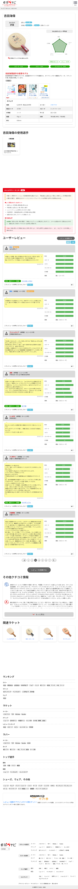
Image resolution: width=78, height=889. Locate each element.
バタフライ (6, 714)
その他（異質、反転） (39, 721)
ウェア (12, 786)
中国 (8, 765)
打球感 (31, 727)
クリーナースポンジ (41, 789)
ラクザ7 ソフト (26, 502)
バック (37, 685)
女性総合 (17, 685)
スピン (16, 727)
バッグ (40, 786)
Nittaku (17, 714)
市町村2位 (16, 247)
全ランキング (7, 692)
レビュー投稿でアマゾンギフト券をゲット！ (20, 802)
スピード (10, 727)
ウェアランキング (43, 878)
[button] (18, 44)
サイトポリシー (35, 883)
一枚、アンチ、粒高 (23, 749)
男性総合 (10, 685)
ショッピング (63, 876)
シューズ (6, 786)
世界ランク (54, 876)
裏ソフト (6, 749)
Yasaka (23, 714)
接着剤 (32, 789)
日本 (4, 765)
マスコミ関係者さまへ (45, 883)
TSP (12, 714)
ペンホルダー (17, 692)
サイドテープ (13, 789)
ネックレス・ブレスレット (64, 786)
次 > (54, 560)
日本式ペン (13, 721)
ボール (5, 789)
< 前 (24, 560)
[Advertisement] (19, 172)
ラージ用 (32, 749)
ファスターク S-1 (27, 281)
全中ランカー (30, 291)
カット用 (29, 721)
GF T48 (24, 406)
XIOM (28, 743)
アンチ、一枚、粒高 (59, 858)
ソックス (46, 786)
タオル (53, 786)
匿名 (11, 291)
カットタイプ (23, 772)
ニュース (46, 876)
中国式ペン (21, 721)
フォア (31, 685)
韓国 (18, 765)
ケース (35, 786)
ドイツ (14, 765)
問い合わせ (55, 883)
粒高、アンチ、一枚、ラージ (55, 685)
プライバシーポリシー (24, 883)
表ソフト (43, 685)
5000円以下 (24, 685)
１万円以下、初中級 (28, 692)
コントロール (24, 727)
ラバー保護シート (23, 789)
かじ (11, 247)
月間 (73, 242)
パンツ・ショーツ (20, 786)
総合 (4, 685)
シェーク (6, 721)
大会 (40, 876)
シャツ (30, 786)
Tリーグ (72, 876)
